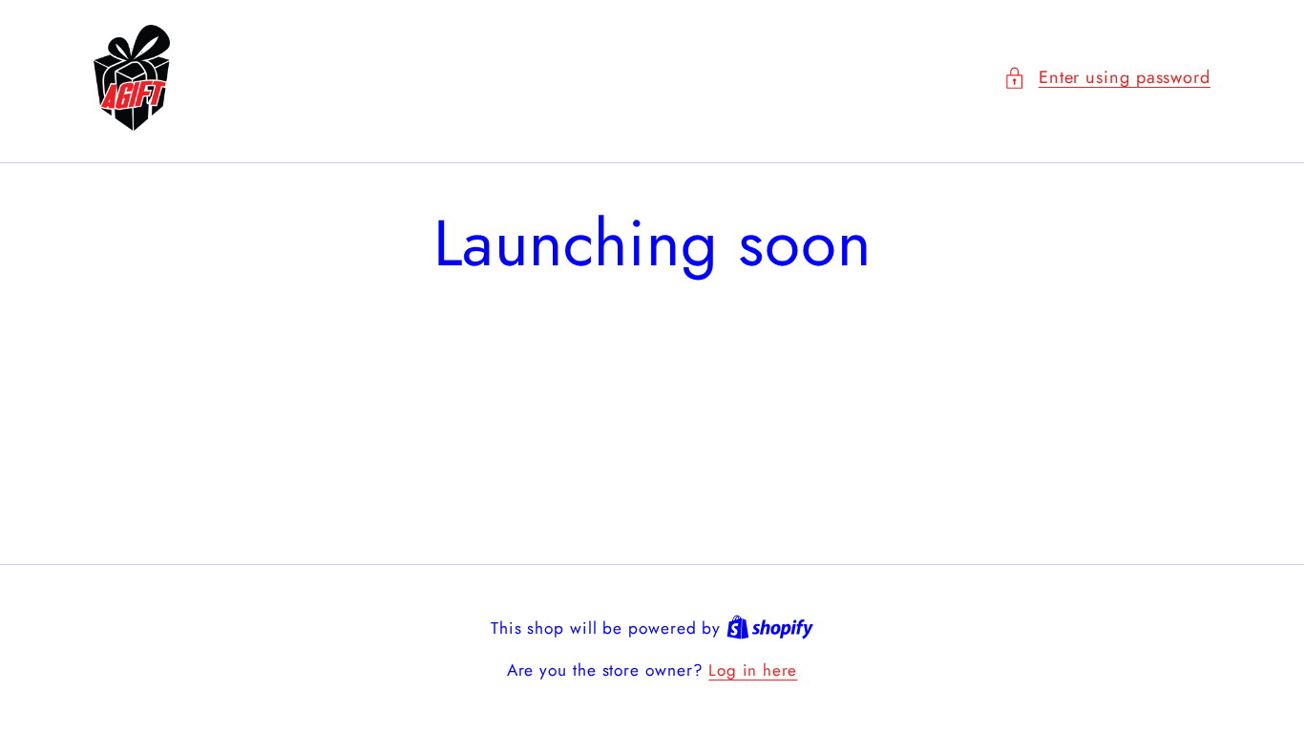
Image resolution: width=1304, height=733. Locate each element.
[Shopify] (769, 628)
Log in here (752, 670)
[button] (1106, 78)
